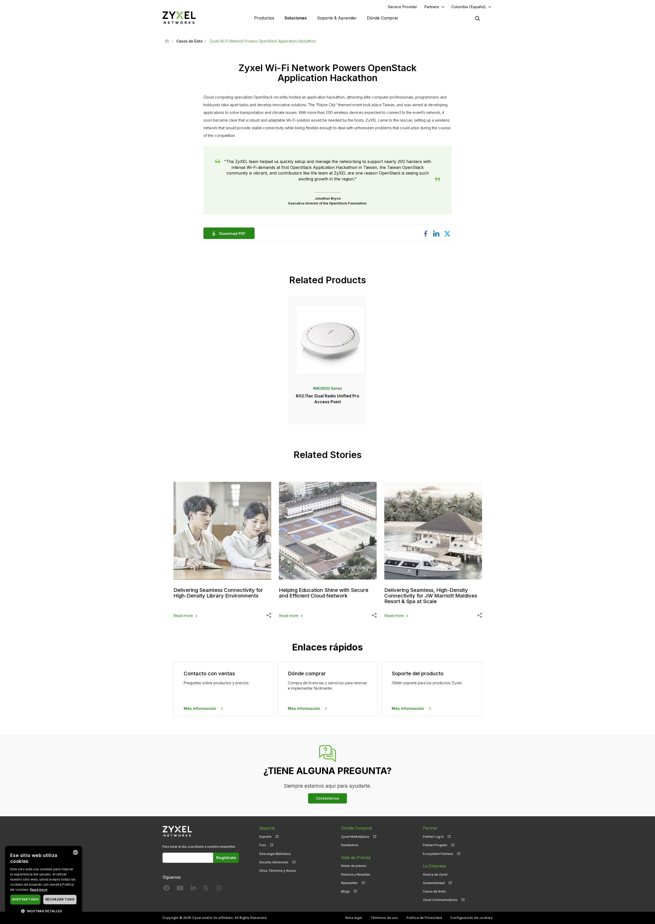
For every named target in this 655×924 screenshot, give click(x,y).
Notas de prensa (353, 866)
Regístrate (226, 857)
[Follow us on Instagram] (218, 889)
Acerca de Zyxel (435, 874)
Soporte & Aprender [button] (337, 17)
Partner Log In (433, 837)
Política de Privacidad (424, 918)
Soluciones (296, 17)
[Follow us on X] (206, 889)
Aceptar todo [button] (25, 899)
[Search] (477, 18)
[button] (43, 911)
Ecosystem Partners (438, 854)
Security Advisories (273, 862)
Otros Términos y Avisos (277, 871)
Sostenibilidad (434, 883)
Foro (262, 845)
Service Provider (402, 6)
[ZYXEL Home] (179, 17)
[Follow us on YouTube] (180, 889)
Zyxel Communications (440, 900)
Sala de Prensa (355, 857)
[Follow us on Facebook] (166, 889)
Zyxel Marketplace (355, 837)
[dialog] (43, 882)
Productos (264, 17)
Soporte (265, 837)
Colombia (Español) (468, 6)
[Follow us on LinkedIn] (193, 889)
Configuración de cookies (471, 918)
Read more (183, 615)
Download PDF (232, 233)
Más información (200, 708)
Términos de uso (384, 918)
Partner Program (435, 845)
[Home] (167, 41)
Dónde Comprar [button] (382, 17)
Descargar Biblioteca (275, 854)
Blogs (345, 891)
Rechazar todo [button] (60, 899)
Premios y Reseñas (355, 874)
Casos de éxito (434, 891)
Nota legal (353, 918)
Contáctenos (327, 798)
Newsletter (349, 883)
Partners (431, 6)
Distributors (349, 845)
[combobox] (75, 852)
